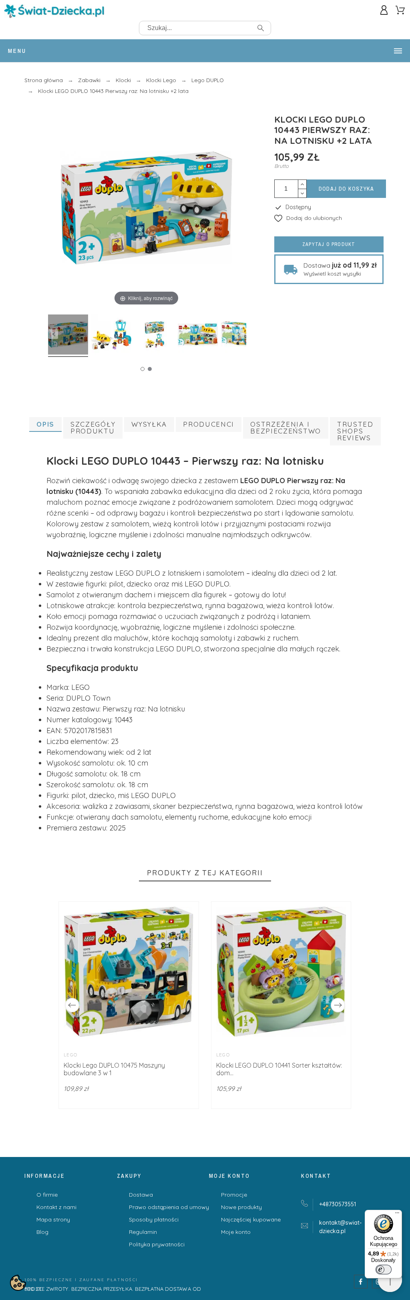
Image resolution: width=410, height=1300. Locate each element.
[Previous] (72, 1005)
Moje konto (236, 1232)
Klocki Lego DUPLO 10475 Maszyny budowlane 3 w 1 (114, 1069)
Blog (42, 1232)
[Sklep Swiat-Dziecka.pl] (54, 12)
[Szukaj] (260, 28)
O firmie (47, 1194)
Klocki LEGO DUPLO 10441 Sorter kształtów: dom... (279, 1069)
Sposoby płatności (154, 1219)
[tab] (45, 424)
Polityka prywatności (157, 1244)
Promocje (234, 1194)
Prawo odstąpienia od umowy (169, 1207)
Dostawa (141, 1194)
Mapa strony (53, 1219)
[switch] (384, 1269)
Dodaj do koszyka (346, 188)
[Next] (338, 1005)
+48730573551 (337, 1204)
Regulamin (143, 1232)
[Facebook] (361, 1281)
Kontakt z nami (56, 1207)
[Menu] (397, 1214)
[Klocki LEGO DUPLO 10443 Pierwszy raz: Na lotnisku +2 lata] (68, 335)
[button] (308, 218)
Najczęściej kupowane (251, 1219)
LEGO (71, 1055)
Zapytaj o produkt (328, 244)
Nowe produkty (241, 1207)
